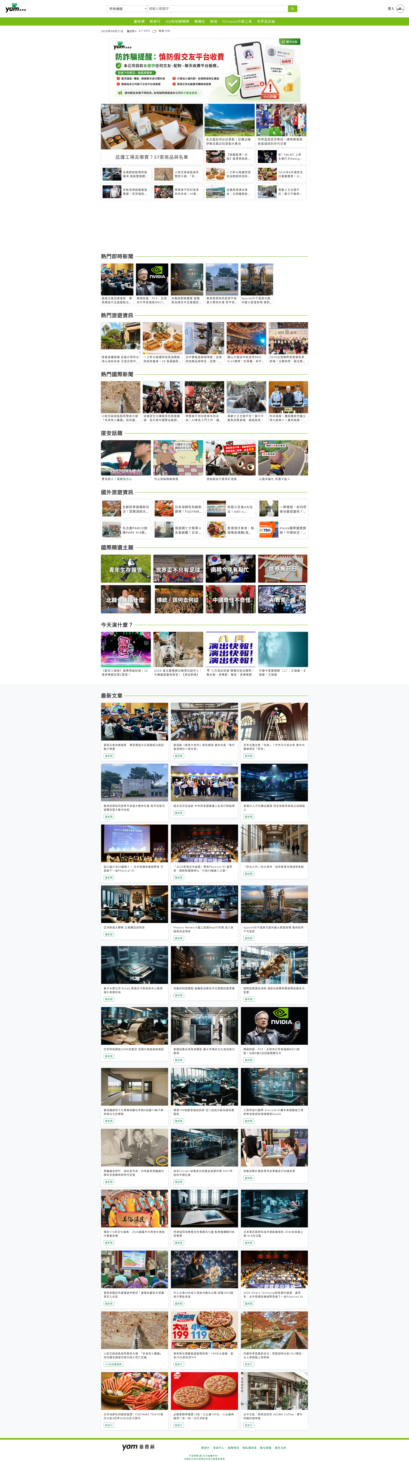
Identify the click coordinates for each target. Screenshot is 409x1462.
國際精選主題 (117, 547)
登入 (391, 8)
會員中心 (219, 1448)
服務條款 (233, 1448)
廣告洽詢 (280, 1448)
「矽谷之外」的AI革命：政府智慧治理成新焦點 (273, 867)
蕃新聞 (139, 21)
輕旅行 (155, 21)
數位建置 (266, 1448)
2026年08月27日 (112, 31)
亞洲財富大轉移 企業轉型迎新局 (124, 927)
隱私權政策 (250, 1448)
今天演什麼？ (117, 624)
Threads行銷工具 (237, 21)
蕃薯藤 (15, 8)
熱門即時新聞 (117, 256)
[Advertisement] (197, 227)
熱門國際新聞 (117, 374)
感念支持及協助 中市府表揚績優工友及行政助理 (204, 806)
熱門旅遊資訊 (117, 315)
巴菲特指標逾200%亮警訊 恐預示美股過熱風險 (134, 1049)
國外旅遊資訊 (117, 492)
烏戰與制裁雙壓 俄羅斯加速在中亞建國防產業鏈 (204, 988)
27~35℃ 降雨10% (154, 31)
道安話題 (112, 433)
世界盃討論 (266, 21)
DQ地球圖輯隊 (177, 21)
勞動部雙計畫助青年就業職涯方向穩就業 (269, 1171)
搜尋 (213, 21)
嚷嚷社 (199, 21)
